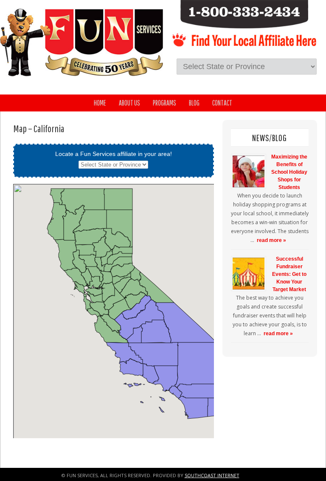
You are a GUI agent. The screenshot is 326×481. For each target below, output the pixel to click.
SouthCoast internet (212, 475)
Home (100, 103)
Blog (194, 103)
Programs (164, 103)
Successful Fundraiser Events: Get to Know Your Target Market (289, 274)
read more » (271, 240)
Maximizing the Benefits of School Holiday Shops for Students (289, 172)
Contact (222, 103)
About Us (129, 103)
